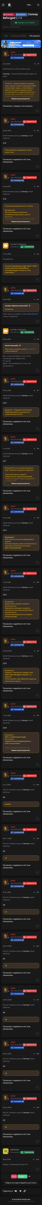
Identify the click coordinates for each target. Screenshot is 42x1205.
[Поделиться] (34, 64)
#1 (38, 64)
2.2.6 (5, 663)
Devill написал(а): (11, 345)
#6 (38, 339)
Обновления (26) (18, 36)
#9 (38, 518)
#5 (38, 299)
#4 (38, 254)
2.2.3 (5, 530)
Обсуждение (34, 36)
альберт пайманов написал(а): (16, 306)
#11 (38, 651)
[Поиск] (38, 5)
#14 (37, 838)
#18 (37, 1054)
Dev (28, 1199)
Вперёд (21, 1176)
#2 (38, 131)
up (4, 797)
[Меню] (3, 5)
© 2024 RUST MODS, (19, 1199)
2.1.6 (4, 143)
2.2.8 (5, 728)
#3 (38, 186)
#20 (37, 1159)
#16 (37, 946)
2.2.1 (4, 461)
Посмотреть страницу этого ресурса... (18, 106)
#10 (37, 582)
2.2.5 (5, 594)
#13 (37, 785)
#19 (37, 1107)
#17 (37, 1000)
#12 (37, 715)
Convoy (6, 74)
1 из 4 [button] (14, 1176)
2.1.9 (4, 199)
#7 (38, 390)
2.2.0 (5, 403)
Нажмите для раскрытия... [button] (21, 99)
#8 (38, 449)
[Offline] (8, 55)
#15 (37, 892)
